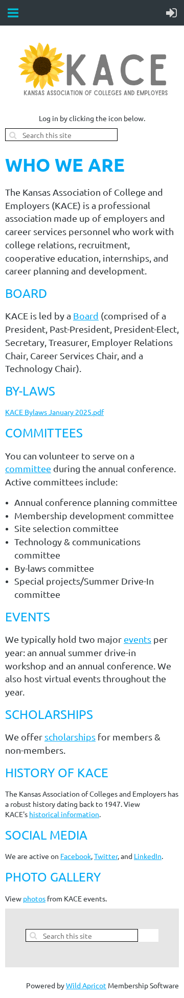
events (137, 639)
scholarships (70, 736)
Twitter (106, 856)
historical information (64, 814)
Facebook (75, 856)
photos (34, 898)
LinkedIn (148, 856)
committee (28, 468)
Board (86, 315)
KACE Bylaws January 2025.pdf (54, 411)
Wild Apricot (86, 985)
